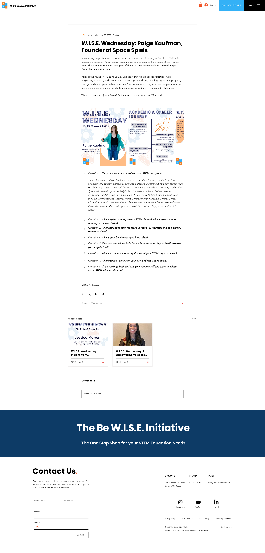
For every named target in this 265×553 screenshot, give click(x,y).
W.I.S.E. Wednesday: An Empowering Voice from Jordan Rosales (132, 353)
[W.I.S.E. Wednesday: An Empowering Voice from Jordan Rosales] (133, 334)
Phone (37, 522)
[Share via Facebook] (82, 294)
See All (194, 318)
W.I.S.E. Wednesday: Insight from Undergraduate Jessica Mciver (87, 353)
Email (37, 511)
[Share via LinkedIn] (96, 294)
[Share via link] (103, 294)
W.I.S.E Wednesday (90, 285)
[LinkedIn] (216, 502)
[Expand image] (104, 137)
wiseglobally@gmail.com (219, 482)
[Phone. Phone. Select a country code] (38, 527)
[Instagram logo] (180, 502)
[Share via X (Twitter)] (89, 294)
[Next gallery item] (180, 137)
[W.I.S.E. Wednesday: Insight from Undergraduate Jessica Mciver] (88, 334)
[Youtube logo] (198, 502)
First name (39, 500)
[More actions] (182, 35)
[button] (200, 4)
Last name (68, 500)
